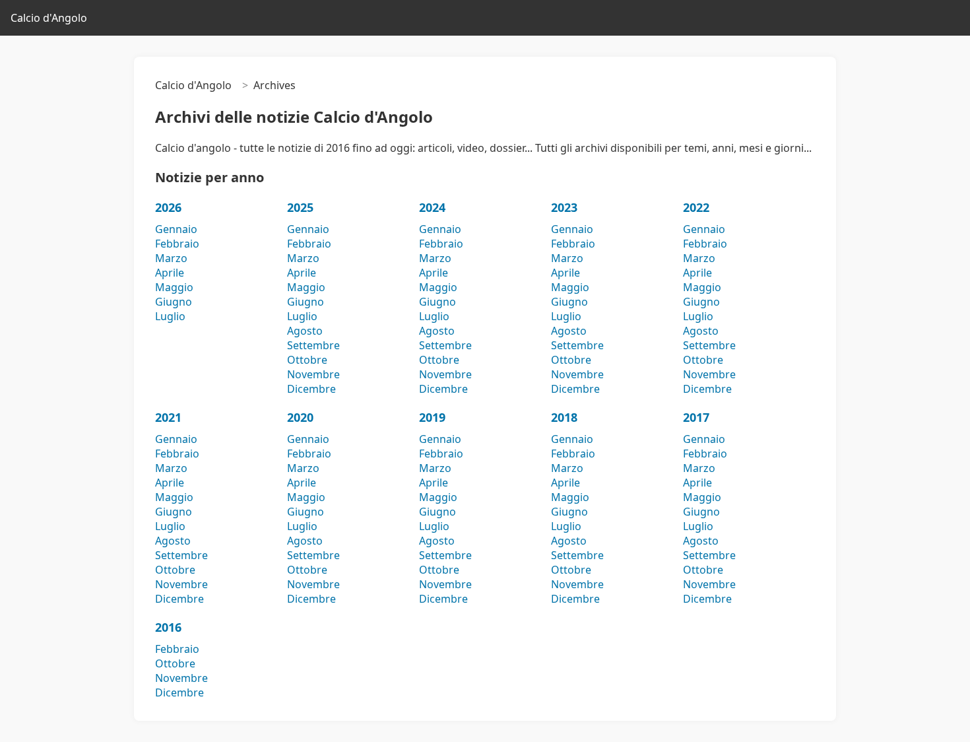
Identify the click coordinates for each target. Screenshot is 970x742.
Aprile (169, 272)
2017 (696, 417)
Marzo (171, 258)
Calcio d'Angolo (49, 18)
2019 (432, 417)
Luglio (170, 316)
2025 (300, 207)
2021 (168, 417)
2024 (432, 207)
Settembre (313, 345)
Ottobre (307, 360)
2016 (168, 627)
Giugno (173, 301)
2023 (564, 207)
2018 (564, 417)
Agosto (305, 330)
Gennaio (176, 229)
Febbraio (177, 243)
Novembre (313, 374)
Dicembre (311, 389)
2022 (696, 207)
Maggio (174, 287)
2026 (168, 207)
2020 (300, 417)
